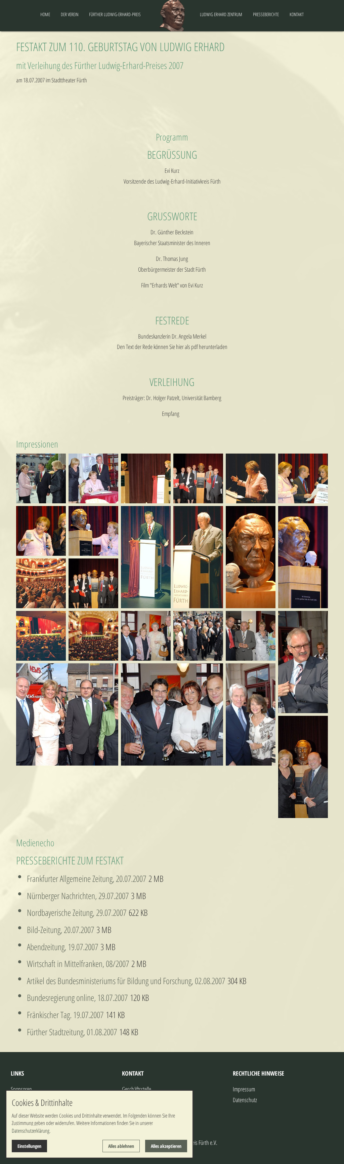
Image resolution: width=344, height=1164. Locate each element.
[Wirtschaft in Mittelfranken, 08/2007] (130, 964)
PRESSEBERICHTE (266, 14)
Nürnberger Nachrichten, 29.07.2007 (78, 896)
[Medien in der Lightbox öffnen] (41, 478)
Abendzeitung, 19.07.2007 (62, 947)
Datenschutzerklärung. (31, 1130)
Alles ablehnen (121, 1146)
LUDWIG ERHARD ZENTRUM (221, 14)
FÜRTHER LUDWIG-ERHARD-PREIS (115, 14)
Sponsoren (21, 1089)
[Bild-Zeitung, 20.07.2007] (95, 930)
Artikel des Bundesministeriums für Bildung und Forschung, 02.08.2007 (126, 981)
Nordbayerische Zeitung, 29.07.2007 (76, 912)
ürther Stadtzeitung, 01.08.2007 (74, 1032)
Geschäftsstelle (136, 1089)
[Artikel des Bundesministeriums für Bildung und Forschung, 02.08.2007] (226, 981)
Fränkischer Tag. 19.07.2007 (66, 1015)
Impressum (244, 1089)
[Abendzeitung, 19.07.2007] (99, 947)
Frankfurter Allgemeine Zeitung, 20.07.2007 (86, 878)
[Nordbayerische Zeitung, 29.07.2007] (127, 912)
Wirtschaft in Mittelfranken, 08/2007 (78, 964)
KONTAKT (297, 14)
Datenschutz (245, 1100)
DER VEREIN (69, 14)
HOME (45, 14)
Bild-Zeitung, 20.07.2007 (60, 930)
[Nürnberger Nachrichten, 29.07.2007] (130, 896)
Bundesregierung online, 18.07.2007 (78, 998)
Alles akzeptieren (166, 1146)
